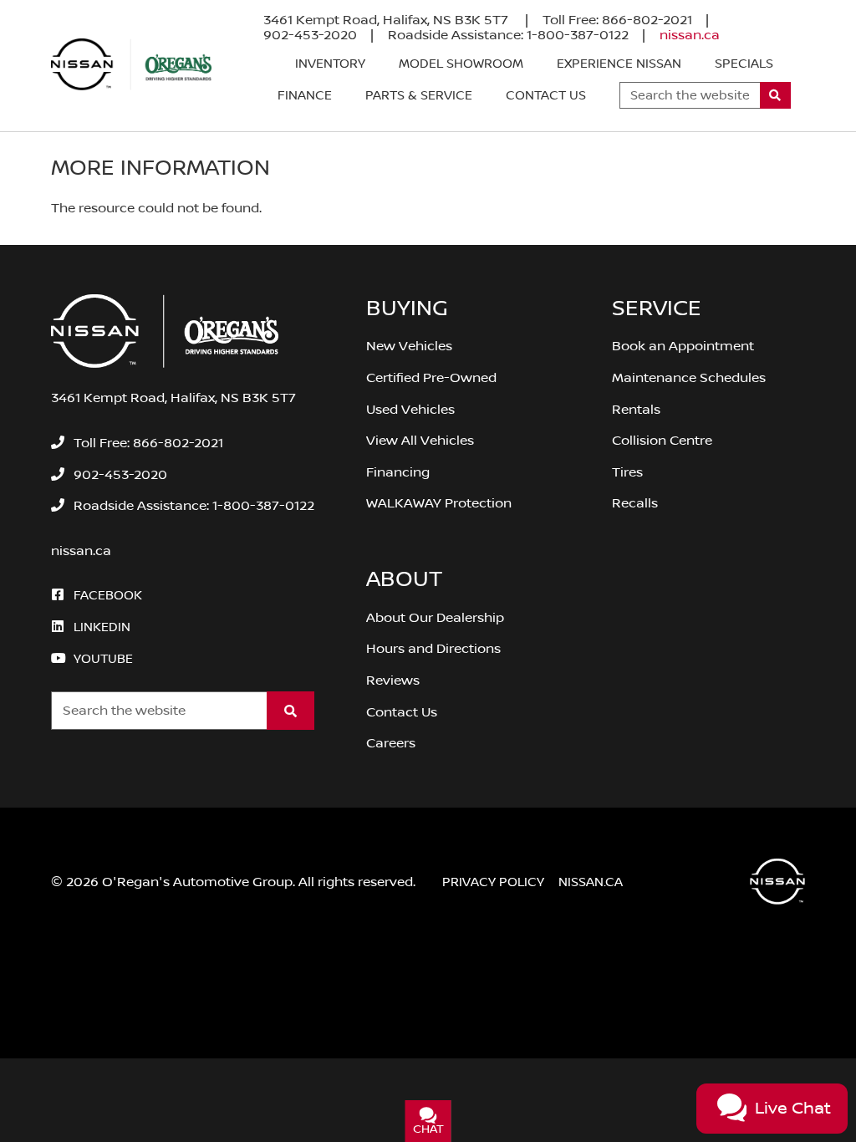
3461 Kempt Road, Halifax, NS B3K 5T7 (387, 20)
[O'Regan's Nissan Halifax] (131, 64)
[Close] (218, 1078)
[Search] (775, 95)
